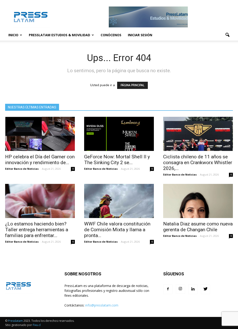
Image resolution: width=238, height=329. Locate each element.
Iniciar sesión (140, 35)
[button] (227, 35)
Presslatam (15, 321)
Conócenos (111, 35)
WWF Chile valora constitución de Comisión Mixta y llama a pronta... (117, 229)
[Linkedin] (193, 289)
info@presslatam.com (101, 305)
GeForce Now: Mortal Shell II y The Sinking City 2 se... (117, 159)
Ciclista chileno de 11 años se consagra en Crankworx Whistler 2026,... (197, 162)
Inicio (13, 35)
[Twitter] (205, 289)
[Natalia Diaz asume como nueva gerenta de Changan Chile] (198, 201)
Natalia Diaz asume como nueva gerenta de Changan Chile (198, 226)
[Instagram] (180, 289)
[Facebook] (167, 289)
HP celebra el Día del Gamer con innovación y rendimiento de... (40, 159)
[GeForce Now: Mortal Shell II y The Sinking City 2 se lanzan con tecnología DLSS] (119, 134)
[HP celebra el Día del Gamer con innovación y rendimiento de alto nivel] (40, 134)
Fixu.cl (37, 325)
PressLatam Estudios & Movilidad (59, 35)
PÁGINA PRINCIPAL (132, 85)
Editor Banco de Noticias (22, 168)
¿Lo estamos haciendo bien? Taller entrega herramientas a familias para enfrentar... (36, 229)
